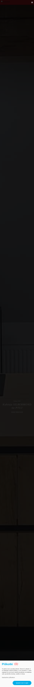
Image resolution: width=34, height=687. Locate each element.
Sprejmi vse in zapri (22, 683)
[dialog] (17, 674)
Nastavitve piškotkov (8, 677)
